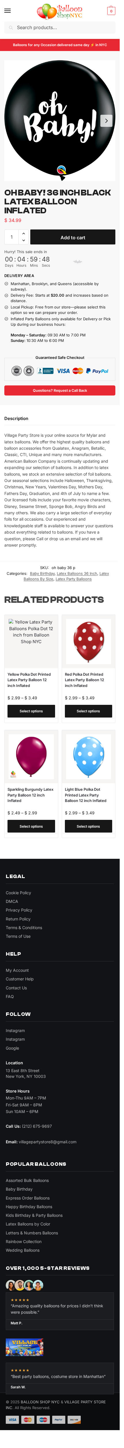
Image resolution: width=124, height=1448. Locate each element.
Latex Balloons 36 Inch (77, 573)
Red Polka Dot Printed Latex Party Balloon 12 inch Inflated (84, 680)
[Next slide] (106, 121)
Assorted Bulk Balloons (27, 1180)
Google (12, 1048)
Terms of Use (18, 936)
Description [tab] (16, 418)
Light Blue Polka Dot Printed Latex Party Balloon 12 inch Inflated (85, 795)
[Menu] (13, 11)
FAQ (10, 996)
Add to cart (73, 237)
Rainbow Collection (24, 1241)
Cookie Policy (18, 892)
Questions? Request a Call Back (60, 390)
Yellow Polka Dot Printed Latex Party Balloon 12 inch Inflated (29, 680)
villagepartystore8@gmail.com (47, 1141)
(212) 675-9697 (37, 1126)
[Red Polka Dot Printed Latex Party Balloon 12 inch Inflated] (88, 641)
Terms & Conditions (24, 927)
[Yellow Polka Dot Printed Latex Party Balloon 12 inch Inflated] (31, 641)
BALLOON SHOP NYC (40, 1402)
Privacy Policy (19, 909)
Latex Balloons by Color (28, 1223)
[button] (110, 11)
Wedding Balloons (23, 1250)
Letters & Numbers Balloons (32, 1232)
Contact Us (16, 987)
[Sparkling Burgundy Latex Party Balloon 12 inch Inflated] (31, 757)
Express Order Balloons (28, 1197)
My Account (17, 970)
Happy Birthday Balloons (29, 1206)
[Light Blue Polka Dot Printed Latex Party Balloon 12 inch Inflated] (88, 757)
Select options (31, 711)
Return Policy (18, 918)
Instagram (15, 1030)
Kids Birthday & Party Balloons (34, 1215)
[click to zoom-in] (59, 120)
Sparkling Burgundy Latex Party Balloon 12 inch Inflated (30, 795)
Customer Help (20, 978)
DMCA (12, 901)
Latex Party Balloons (74, 579)
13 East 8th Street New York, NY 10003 (26, 1073)
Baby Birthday (42, 573)
